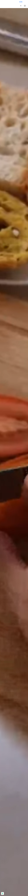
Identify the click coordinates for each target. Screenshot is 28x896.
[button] (25, 6)
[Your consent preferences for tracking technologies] (2, 893)
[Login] (21, 6)
